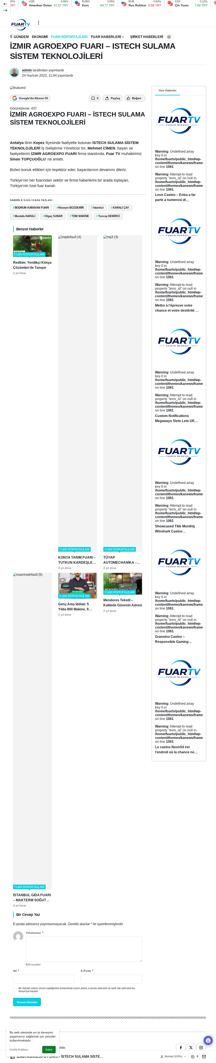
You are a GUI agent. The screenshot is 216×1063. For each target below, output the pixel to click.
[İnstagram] (201, 1048)
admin (27, 70)
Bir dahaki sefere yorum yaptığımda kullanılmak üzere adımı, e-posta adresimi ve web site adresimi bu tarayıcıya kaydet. (77, 990)
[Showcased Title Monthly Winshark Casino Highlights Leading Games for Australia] (179, 483)
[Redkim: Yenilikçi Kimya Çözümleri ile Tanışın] (32, 402)
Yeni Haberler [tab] (167, 90)
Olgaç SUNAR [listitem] (52, 216)
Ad (16, 970)
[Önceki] (5, 4)
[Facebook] (181, 1048)
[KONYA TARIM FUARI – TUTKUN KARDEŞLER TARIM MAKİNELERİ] (77, 402)
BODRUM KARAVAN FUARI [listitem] (31, 207)
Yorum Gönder (27, 1002)
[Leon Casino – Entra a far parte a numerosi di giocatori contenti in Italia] (179, 152)
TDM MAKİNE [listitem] (79, 216)
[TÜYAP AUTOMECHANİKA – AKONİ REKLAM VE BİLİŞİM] (122, 402)
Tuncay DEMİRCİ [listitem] (108, 216)
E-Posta (87, 970)
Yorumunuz (34, 932)
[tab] (183, 90)
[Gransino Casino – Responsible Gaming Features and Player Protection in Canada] (179, 594)
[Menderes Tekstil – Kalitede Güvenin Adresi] (122, 740)
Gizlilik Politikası (19, 1049)
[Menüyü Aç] (38, 22)
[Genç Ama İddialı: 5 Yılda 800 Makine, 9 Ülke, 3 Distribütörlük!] (77, 740)
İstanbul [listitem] (97, 207)
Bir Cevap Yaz (28, 914)
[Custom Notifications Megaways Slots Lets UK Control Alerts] (179, 373)
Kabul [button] (49, 1049)
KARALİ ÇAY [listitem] (120, 207)
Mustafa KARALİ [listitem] (24, 216)
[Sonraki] (5, 10)
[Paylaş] (203, 1056)
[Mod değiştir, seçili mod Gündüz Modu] (169, 37)
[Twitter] (191, 1048)
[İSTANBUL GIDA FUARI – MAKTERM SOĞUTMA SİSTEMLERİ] (32, 740)
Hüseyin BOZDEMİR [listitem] (70, 207)
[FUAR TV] (20, 22)
